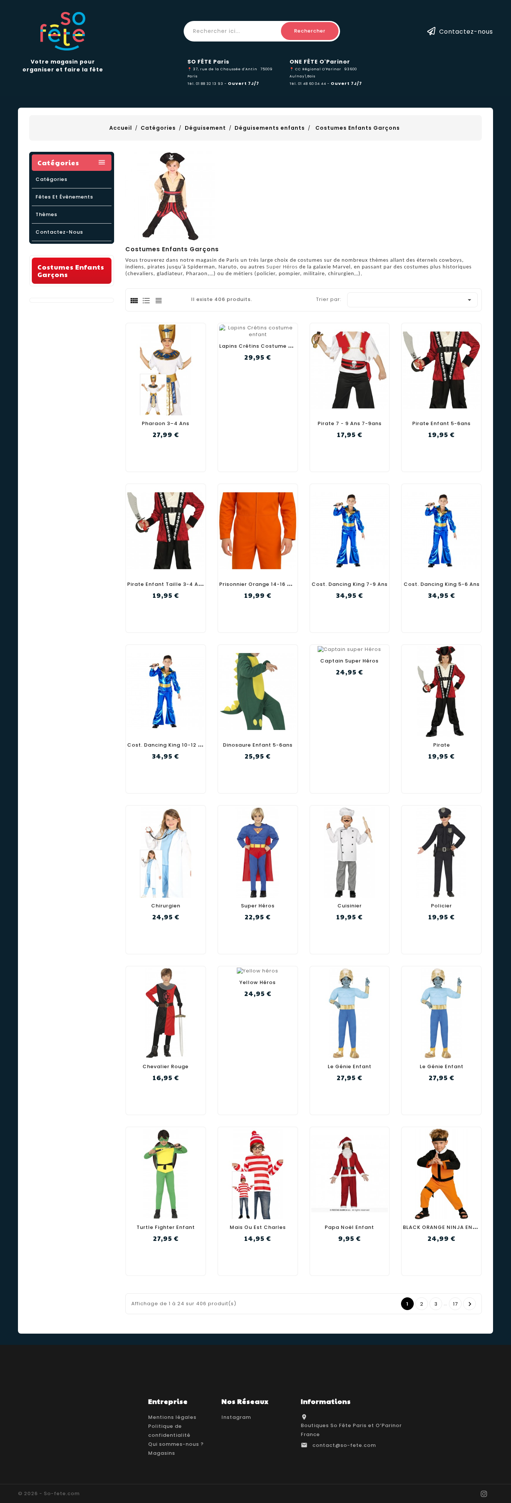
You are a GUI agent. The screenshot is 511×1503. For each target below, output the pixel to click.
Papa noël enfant (349, 1227)
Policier (441, 905)
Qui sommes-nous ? (176, 1444)
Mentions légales (172, 1417)
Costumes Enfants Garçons (70, 270)
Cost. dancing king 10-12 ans (167, 745)
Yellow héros (257, 982)
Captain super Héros (349, 660)
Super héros (258, 905)
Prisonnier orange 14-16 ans (258, 584)
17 (455, 1303)
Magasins (161, 1453)
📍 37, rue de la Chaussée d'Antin (222, 69)
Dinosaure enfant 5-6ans (258, 745)
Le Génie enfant (349, 1066)
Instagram (236, 1417)
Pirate (441, 745)
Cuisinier (349, 905)
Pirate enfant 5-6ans (441, 423)
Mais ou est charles (258, 1227)
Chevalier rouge (166, 1066)
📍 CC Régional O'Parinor (315, 69)
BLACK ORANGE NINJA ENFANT (445, 1227)
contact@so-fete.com (344, 1445)
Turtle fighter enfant (166, 1227)
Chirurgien (165, 905)
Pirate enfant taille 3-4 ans (166, 584)
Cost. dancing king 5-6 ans (442, 584)
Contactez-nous (466, 31)
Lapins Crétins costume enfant (263, 346)
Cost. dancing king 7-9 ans (350, 584)
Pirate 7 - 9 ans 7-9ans (350, 423)
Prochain (470, 1304)
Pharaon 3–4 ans (165, 423)
